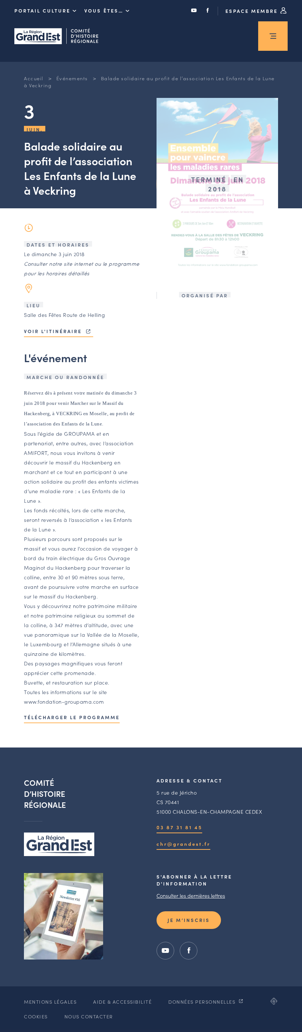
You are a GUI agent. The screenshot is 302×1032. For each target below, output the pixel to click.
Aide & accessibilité (122, 1001)
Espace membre (252, 10)
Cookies (36, 1016)
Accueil (33, 78)
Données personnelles (202, 1001)
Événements (72, 78)
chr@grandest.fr (183, 843)
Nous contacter (88, 1016)
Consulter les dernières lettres (191, 895)
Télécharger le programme (72, 717)
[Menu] (273, 36)
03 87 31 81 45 (179, 827)
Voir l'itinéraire (54, 331)
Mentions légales (50, 1001)
